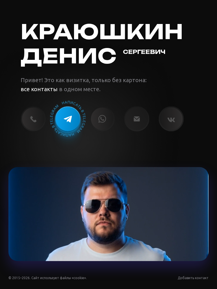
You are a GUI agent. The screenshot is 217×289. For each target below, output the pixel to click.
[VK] (171, 118)
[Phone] (33, 118)
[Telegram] (67, 118)
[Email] (136, 118)
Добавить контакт (193, 278)
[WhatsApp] (102, 118)
